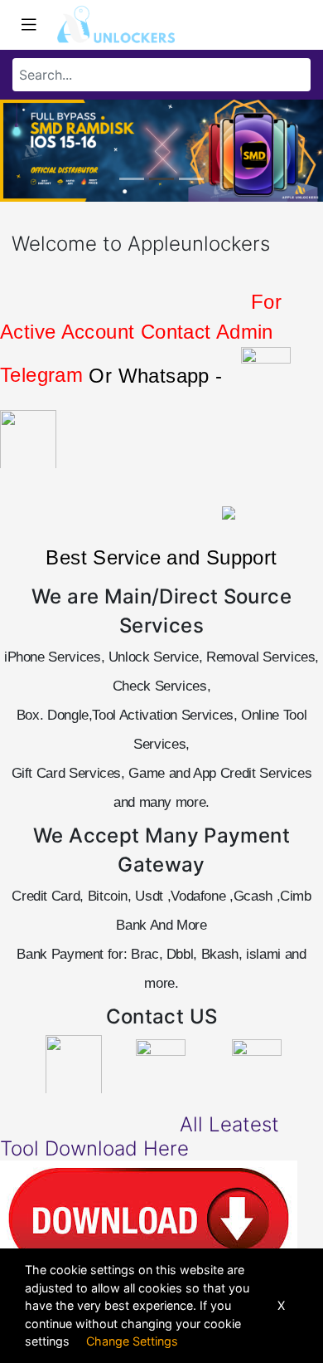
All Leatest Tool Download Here (139, 1136)
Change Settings (132, 1341)
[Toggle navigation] (29, 24)
